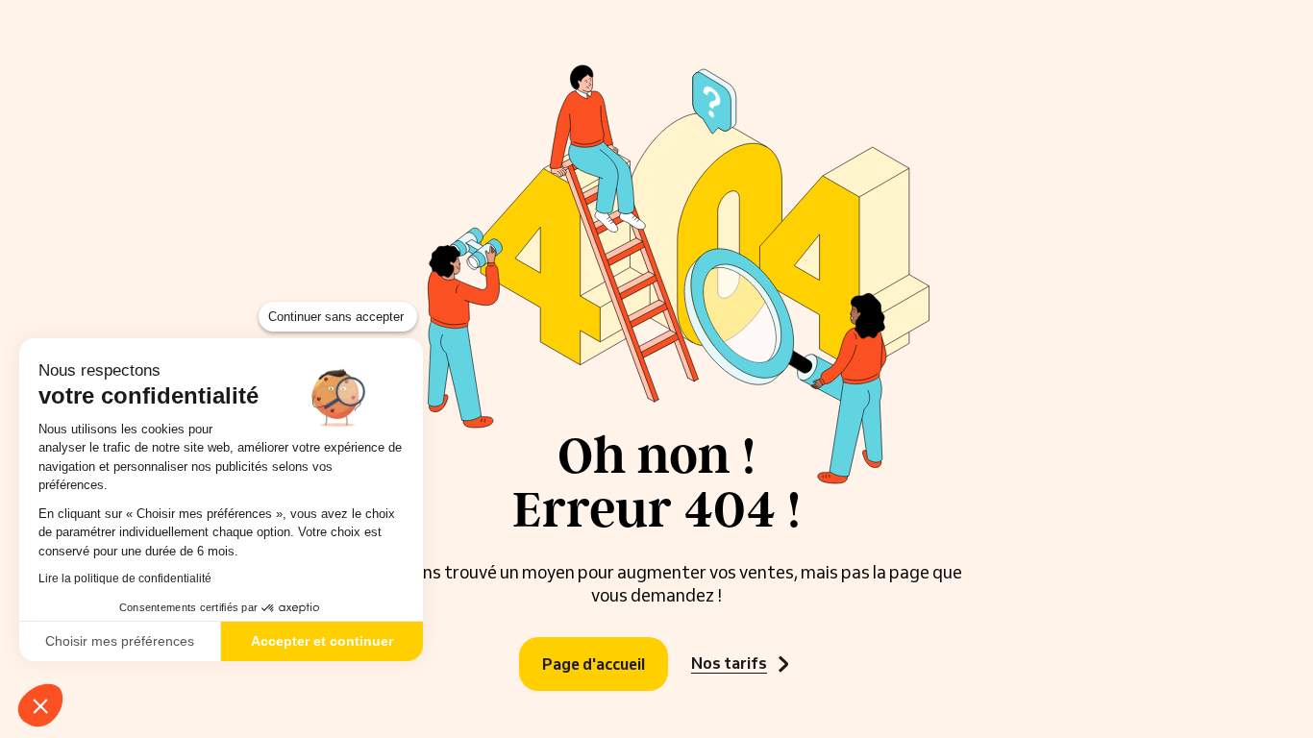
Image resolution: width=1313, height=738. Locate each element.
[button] (40, 705)
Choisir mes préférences (119, 641)
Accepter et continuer (322, 641)
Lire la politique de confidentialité (124, 578)
